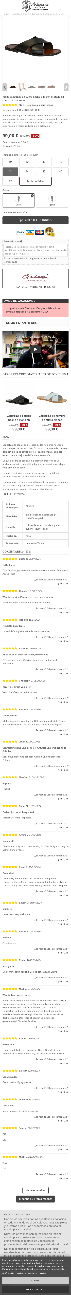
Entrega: (7, 146)
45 (43, 171)
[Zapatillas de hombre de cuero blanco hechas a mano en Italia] (52, 397)
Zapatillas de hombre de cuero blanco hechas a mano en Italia (52, 418)
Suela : (6, 190)
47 (10, 181)
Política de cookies (12, 1273)
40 (27, 161)
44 (27, 171)
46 (60, 171)
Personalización (11, 241)
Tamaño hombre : (20, 154)
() (22, 105)
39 (10, 161)
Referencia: (8, 110)
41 (43, 161)
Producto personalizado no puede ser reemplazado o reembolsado (31, 260)
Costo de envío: (11, 142)
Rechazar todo (35, 1289)
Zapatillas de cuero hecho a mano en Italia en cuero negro (19, 418)
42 (60, 161)
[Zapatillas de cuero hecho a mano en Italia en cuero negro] (19, 397)
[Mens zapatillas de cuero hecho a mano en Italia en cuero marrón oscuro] (33, 46)
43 (10, 171)
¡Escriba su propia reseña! (35, 1199)
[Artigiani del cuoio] (35, 6)
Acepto (35, 1280)
